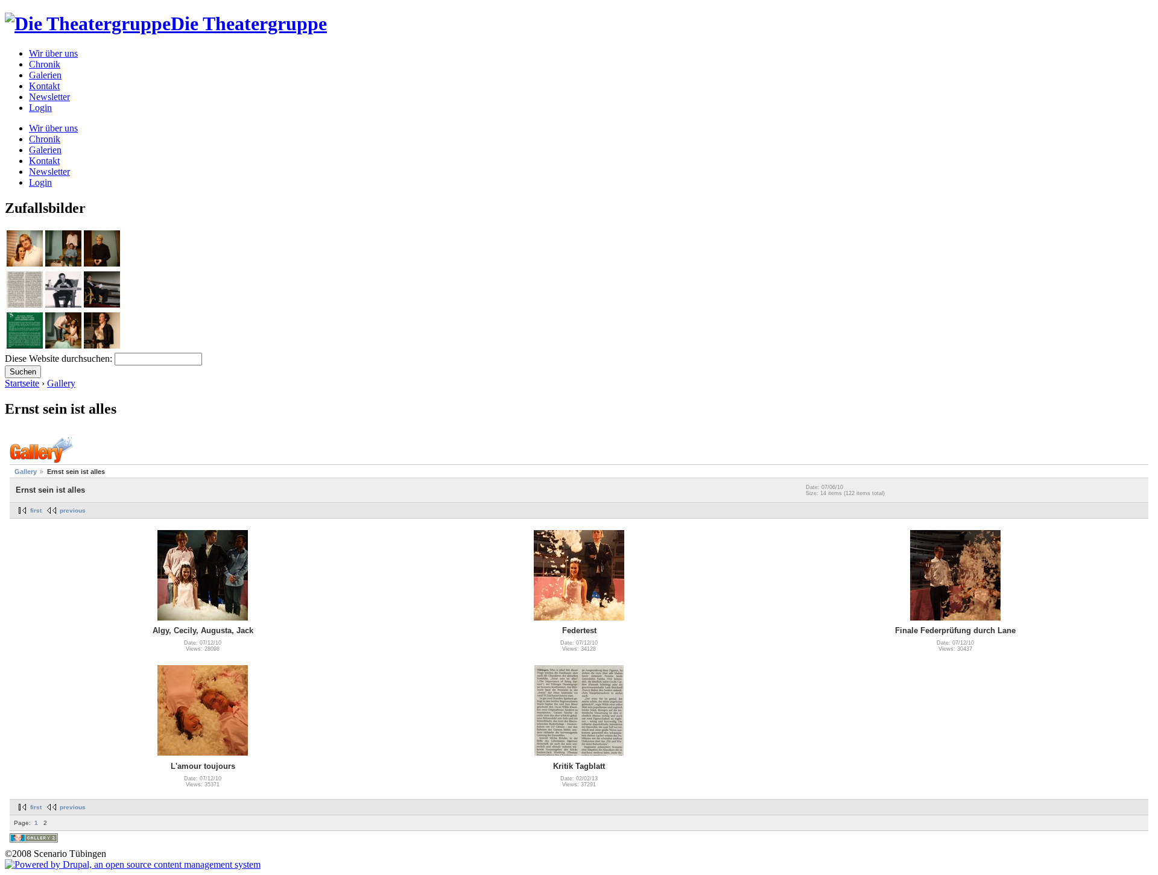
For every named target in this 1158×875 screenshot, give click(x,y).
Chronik (44, 64)
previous (73, 510)
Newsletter (49, 97)
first (36, 510)
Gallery (61, 383)
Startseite (22, 383)
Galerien (45, 75)
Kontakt (44, 86)
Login (40, 108)
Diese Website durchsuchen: (60, 358)
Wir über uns (53, 53)
